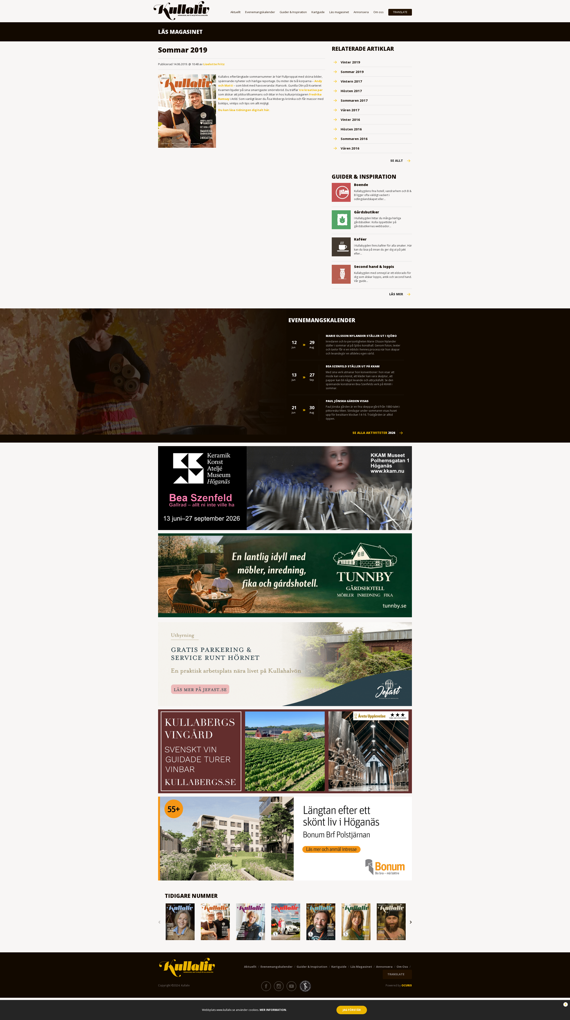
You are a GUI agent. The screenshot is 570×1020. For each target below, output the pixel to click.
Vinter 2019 (350, 62)
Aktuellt (235, 12)
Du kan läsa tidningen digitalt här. (244, 110)
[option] (180, 922)
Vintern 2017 (351, 81)
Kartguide (318, 12)
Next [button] (411, 922)
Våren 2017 (350, 110)
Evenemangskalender (260, 12)
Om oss (378, 12)
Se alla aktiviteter (373, 433)
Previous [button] (159, 922)
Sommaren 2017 (354, 100)
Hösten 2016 (351, 129)
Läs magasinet (339, 12)
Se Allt (396, 161)
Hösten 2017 (351, 91)
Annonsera (361, 12)
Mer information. (273, 1010)
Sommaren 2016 (354, 138)
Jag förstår (352, 1010)
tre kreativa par (311, 90)
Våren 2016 (350, 148)
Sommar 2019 (352, 71)
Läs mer (396, 294)
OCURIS (406, 985)
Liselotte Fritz (214, 64)
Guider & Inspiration (293, 12)
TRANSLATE (400, 12)
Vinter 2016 (350, 119)
